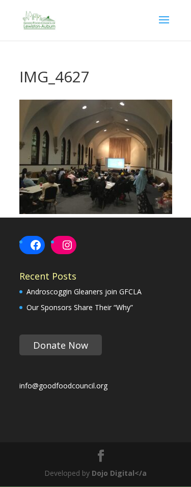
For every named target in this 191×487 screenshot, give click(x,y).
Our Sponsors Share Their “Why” (79, 307)
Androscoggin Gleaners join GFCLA (84, 291)
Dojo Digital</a (119, 473)
